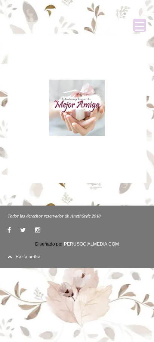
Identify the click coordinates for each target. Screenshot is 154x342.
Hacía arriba (28, 256)
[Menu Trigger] (139, 25)
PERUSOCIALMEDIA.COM (91, 244)
